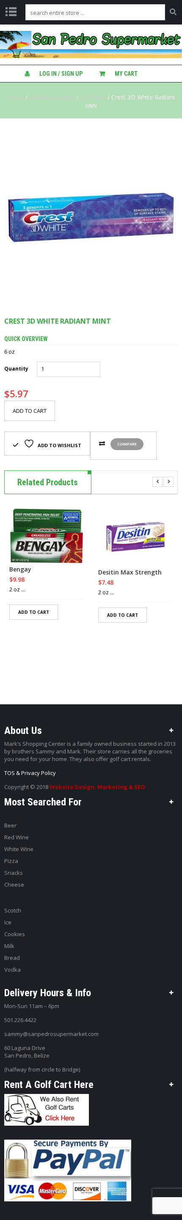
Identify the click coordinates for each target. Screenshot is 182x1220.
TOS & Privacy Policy (30, 773)
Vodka (12, 969)
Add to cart (30, 411)
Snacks (13, 873)
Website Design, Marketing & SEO (97, 787)
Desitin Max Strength (130, 572)
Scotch (12, 910)
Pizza (11, 861)
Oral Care (93, 97)
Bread (12, 958)
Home (15, 97)
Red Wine (16, 837)
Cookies (14, 934)
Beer (10, 825)
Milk (9, 946)
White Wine (18, 849)
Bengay (20, 569)
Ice (7, 922)
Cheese (14, 884)
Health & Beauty (51, 97)
